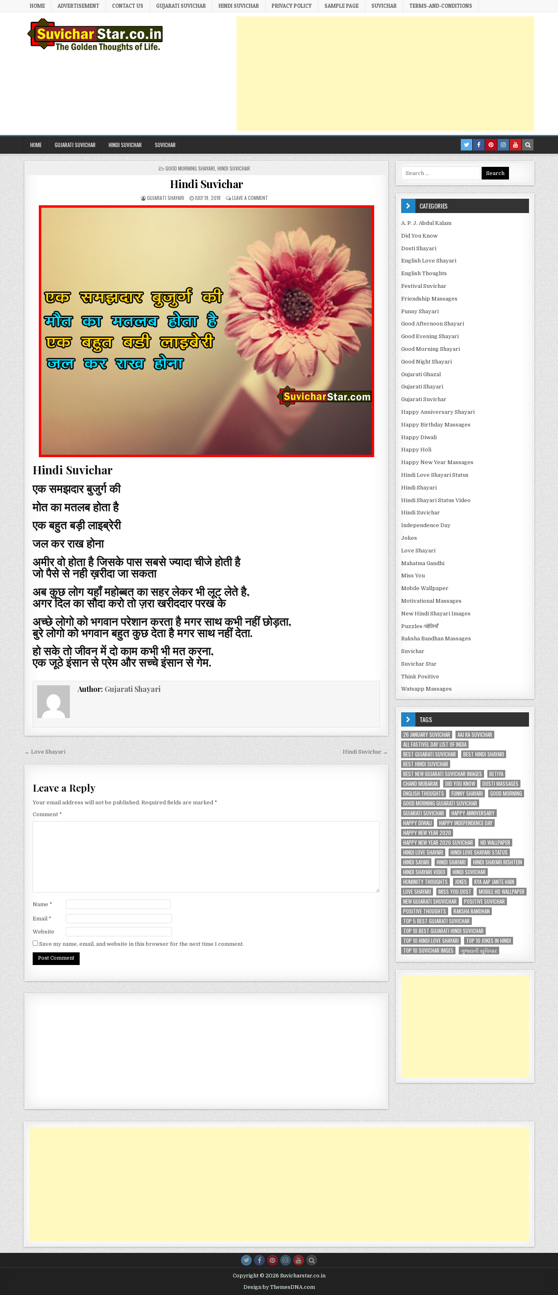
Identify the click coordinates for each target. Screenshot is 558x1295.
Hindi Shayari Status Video (436, 500)
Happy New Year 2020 (427, 833)
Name (42, 904)
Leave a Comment (250, 197)
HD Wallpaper (495, 842)
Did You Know (419, 236)
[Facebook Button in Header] (478, 144)
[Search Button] (311, 1260)
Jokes (409, 538)
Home (37, 5)
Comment (47, 814)
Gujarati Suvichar (423, 399)
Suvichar (384, 5)
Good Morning (506, 793)
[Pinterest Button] (272, 1260)
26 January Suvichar (426, 734)
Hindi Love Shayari (423, 852)
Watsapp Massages (426, 689)
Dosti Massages (500, 784)
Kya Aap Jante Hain (494, 882)
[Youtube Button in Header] (515, 144)
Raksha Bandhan (471, 911)
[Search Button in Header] (527, 144)
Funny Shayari (420, 311)
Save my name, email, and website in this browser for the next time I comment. (141, 944)
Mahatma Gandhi (422, 563)
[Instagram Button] (285, 1260)
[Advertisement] (385, 73)
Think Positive (420, 676)
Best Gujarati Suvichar (429, 754)
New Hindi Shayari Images (436, 613)
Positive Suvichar (484, 901)
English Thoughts (424, 273)
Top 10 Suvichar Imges (428, 950)
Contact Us (127, 5)
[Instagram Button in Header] (503, 144)
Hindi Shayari (419, 488)
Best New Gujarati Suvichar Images (442, 774)
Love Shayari (418, 551)
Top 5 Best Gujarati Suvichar (436, 921)
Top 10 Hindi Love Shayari (431, 941)
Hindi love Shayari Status (479, 852)
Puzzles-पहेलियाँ (419, 626)
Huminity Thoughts (425, 882)
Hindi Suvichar (233, 168)
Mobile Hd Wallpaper (502, 892)
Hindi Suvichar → (365, 752)
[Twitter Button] (246, 1260)
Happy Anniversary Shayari (438, 412)
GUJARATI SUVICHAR (181, 5)
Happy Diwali (419, 437)
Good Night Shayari (426, 362)
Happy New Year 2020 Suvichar (438, 842)
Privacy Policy (292, 5)
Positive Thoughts (424, 911)
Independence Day (426, 525)
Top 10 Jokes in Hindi (488, 941)
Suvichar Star (419, 664)
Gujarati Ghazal (421, 374)
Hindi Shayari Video (424, 872)
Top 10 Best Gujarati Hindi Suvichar (443, 931)
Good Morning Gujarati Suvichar (440, 803)
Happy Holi (416, 450)
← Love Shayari (45, 752)
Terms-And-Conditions (440, 5)
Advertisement (78, 5)
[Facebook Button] (259, 1260)
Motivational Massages (431, 601)
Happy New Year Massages (437, 462)
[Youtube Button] (298, 1260)
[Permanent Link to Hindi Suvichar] (206, 331)
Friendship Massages (429, 299)
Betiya (496, 774)
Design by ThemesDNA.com (279, 1287)
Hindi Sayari (416, 862)
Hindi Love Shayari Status (435, 475)
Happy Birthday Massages (436, 425)
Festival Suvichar (423, 286)
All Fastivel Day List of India (434, 744)
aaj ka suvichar (475, 734)
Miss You (413, 575)
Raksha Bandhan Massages (436, 638)
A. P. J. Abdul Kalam (426, 223)
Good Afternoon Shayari (432, 324)
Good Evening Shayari (430, 336)
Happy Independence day (466, 823)
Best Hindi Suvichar (425, 764)
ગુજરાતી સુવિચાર (479, 950)
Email (42, 919)
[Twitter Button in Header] (466, 144)
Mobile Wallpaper (425, 588)
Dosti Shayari (418, 248)
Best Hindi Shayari (483, 754)
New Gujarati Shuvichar (430, 901)
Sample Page (341, 5)
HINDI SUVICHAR (239, 5)
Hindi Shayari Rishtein (497, 862)
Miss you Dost (454, 892)
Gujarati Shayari (165, 197)
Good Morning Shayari (190, 168)
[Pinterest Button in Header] (491, 144)
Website (43, 932)
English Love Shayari (428, 261)
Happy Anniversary (473, 813)
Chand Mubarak (420, 784)
